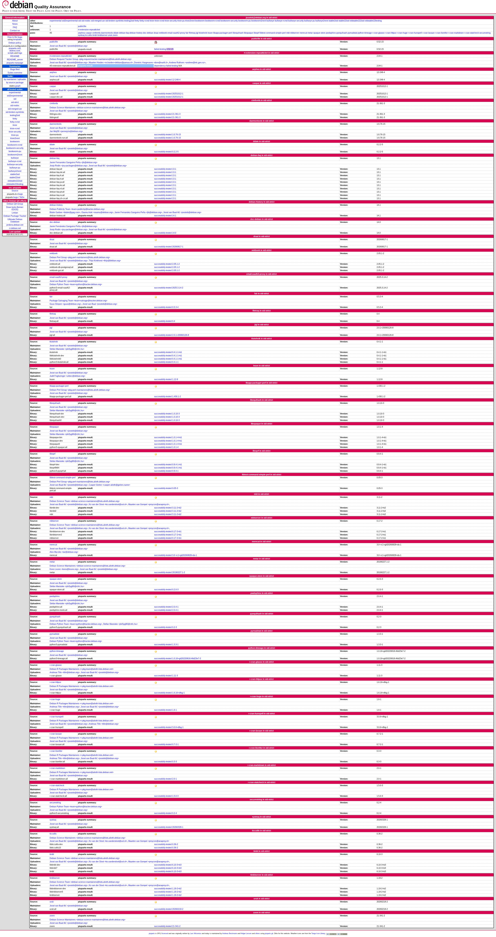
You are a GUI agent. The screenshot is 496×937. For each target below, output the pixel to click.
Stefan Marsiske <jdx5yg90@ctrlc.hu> (67, 349)
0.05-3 (175, 488)
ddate (116, 33)
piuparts (152, 933)
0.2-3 (174, 627)
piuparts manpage (15, 63)
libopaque (248, 33)
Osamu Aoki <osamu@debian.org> (97, 212)
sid (15, 99)
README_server (15, 59)
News (15, 24)
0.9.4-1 (175, 471)
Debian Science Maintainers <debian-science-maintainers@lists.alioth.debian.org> (87, 107)
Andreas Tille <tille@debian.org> (65, 672)
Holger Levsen (246, 933)
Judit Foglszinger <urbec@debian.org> (67, 376)
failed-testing (160, 49)
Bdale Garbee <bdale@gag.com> (65, 212)
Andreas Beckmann (229, 933)
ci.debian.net (15, 228)
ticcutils (88, 35)
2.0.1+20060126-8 (180, 335)
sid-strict (18, 76)
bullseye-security (15, 164)
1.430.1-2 (176, 396)
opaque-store (319, 33)
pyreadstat (352, 33)
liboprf (256, 33)
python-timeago (365, 33)
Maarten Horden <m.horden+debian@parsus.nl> (111, 62)
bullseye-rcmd (14, 161)
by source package (15, 82)
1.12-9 (175, 379)
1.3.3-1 (175, 644)
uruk (110, 35)
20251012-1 (177, 94)
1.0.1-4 (175, 447)
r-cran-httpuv (390, 33)
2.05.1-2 (176, 264)
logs (20, 53)
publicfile (82, 26)
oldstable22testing (14, 184)
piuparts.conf (15, 48)
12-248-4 (176, 80)
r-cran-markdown (456, 33)
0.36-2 (175, 844)
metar (310, 33)
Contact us (15, 30)
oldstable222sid (15, 181)
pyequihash (341, 33)
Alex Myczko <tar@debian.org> (64, 552)
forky (15, 119)
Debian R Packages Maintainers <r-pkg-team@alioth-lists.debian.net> (82, 669)
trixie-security (15, 132)
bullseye (15, 158)
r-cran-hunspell (415, 33)
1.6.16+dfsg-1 (178, 693)
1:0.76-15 (176, 134)
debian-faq (124, 33)
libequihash (238, 33)
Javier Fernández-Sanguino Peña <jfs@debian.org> (73, 226)
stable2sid (15, 174)
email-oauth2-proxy (176, 33)
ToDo (21, 197)
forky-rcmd (15, 122)
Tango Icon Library (318, 933)
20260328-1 (177, 827)
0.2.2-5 (175, 152)
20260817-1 (177, 247)
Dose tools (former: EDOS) (15, 208)
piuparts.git (269, 933)
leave (210, 33)
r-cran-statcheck (471, 33)
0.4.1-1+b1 (177, 352)
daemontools (107, 33)
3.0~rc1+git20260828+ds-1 (184, 555)
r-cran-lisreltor (441, 33)
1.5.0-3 (175, 796)
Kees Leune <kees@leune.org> (64, 569)
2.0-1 (174, 779)
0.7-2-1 (175, 744)
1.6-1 (174, 710)
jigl (197, 33)
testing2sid (15, 115)
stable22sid (15, 177)
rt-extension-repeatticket (89, 30)
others (257, 933)
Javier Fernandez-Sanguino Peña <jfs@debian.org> (73, 162)
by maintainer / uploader (15, 79)
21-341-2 (176, 926)
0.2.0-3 (175, 589)
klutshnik (203, 33)
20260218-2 (177, 909)
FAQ (15, 27)
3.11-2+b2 (176, 508)
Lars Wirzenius (195, 933)
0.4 (173, 321)
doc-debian (148, 33)
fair (187, 33)
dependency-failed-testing (166, 66)
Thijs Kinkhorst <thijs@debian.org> (105, 261)
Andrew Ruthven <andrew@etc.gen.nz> (187, 62)
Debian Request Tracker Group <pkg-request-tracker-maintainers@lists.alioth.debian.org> (91, 59)
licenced (165, 933)
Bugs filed (15, 69)
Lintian (15, 213)
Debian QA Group (15, 204)
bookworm (15, 141)
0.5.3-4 (175, 307)
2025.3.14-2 (177, 288)
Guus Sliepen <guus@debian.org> (65, 304)
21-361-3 (176, 114)
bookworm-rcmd (14, 145)
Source (15, 191)
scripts (11, 53)
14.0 (174, 233)
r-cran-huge (402, 33)
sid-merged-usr (15, 109)
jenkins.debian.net (14, 225)
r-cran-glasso (378, 33)
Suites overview (15, 73)
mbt (288, 33)
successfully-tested (163, 80)
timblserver (102, 35)
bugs (20, 194)
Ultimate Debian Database (14, 220)
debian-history (135, 33)
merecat (303, 33)
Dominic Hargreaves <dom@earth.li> (151, 62)
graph (18, 86)
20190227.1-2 (178, 572)
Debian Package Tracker (14, 216)
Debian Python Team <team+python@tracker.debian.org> (76, 284)
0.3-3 (174, 761)
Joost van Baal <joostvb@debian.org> (99, 304)
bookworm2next (15, 155)
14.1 (174, 215)
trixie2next (15, 138)
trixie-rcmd (15, 128)
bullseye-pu (15, 168)
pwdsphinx (331, 33)
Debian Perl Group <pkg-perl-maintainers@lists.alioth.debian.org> (80, 257)
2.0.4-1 (175, 607)
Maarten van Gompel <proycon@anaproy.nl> (148, 504)
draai (156, 33)
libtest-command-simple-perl (273, 33)
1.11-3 (175, 676)
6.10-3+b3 (176, 865)
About (15, 21)
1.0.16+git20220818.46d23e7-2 (186, 658)
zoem (115, 35)
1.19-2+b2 (176, 888)
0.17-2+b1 (176, 531)
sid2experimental (15, 96)
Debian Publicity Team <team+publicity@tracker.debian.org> (77, 209)
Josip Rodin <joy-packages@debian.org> (69, 166)
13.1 (174, 169)
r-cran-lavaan (428, 33)
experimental (15, 92)
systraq (81, 35)
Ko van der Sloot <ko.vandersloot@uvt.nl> (108, 504)
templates (17, 39)
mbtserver (294, 33)
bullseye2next (15, 171)
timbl (94, 35)
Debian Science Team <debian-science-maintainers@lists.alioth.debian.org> (85, 501)
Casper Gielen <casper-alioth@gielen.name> (109, 485)
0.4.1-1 (175, 362)
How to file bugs (14, 37)
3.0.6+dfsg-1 (178, 727)
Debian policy (15, 43)
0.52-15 (169, 49)
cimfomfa (96, 33)
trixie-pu (15, 135)
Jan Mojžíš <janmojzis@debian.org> (66, 131)
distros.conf (14, 51)
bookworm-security (15, 148)
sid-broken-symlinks (15, 112)
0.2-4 (174, 813)
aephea (81, 33)
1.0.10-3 (176, 414)
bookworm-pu (15, 151)
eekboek (163, 33)
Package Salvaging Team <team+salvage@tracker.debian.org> (78, 301)
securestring (485, 33)
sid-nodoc (14, 105)
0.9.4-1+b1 (177, 464)
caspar (89, 33)
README (14, 56)
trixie (15, 125)
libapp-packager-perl (222, 33)
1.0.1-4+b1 (177, 437)
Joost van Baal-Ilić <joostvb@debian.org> (69, 46)
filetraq (192, 33)
